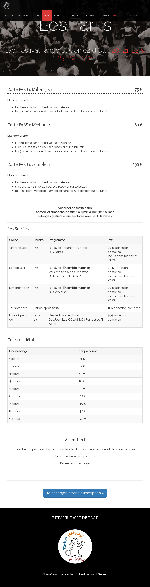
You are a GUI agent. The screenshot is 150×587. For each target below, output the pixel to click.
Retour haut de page (75, 518)
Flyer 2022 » (131, 15)
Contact (104, 15)
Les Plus (58, 15)
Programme (23, 15)
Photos (117, 15)
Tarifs (47, 15)
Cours (37, 15)
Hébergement (74, 15)
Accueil (9, 15)
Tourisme (91, 15)
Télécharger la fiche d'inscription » (75, 493)
